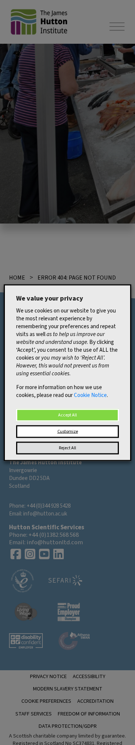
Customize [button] (67, 431)
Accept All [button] (67, 415)
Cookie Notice (90, 395)
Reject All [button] (67, 447)
